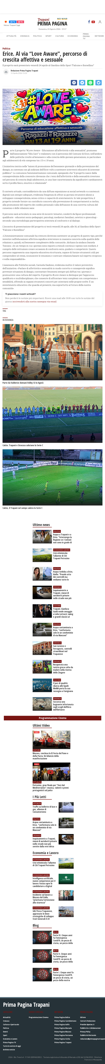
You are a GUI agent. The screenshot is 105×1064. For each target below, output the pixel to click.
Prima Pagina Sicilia (62, 1039)
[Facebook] (89, 22)
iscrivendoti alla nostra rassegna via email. (35, 301)
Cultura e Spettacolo (11, 1024)
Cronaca (24, 36)
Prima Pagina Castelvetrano (65, 1021)
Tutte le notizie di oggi (12, 1046)
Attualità (11, 36)
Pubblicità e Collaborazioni (90, 1028)
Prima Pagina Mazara (62, 1031)
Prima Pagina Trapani (62, 1042)
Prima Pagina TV (9, 1042)
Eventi (5, 1031)
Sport (48, 36)
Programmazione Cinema (38, 1017)
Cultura (59, 36)
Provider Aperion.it (87, 1024)
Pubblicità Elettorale (88, 1035)
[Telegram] (98, 82)
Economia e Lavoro (10, 1039)
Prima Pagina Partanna (63, 1035)
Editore (83, 1017)
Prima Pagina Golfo (61, 1024)
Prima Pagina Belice (62, 1017)
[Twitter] (82, 82)
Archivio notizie (9, 1049)
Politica (37, 36)
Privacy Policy (85, 1031)
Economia (73, 36)
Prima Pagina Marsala (63, 1028)
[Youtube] (93, 22)
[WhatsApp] (90, 82)
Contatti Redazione (87, 1021)
